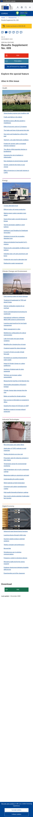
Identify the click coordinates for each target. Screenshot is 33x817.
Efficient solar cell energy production (14, 209)
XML (17, 589)
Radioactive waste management (13, 263)
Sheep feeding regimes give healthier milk (16, 113)
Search (26, 7)
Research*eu (12, 17)
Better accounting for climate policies (15, 396)
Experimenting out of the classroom (14, 573)
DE (2, 32)
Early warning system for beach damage (16, 296)
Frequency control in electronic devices (15, 558)
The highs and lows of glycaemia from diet (16, 130)
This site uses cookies (8, 803)
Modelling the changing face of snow (15, 344)
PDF (17, 55)
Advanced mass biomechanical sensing (16, 531)
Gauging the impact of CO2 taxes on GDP (16, 405)
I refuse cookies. (16, 814)
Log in (18, 7)
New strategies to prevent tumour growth (16, 161)
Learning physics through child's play (15, 535)
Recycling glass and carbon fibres (14, 444)
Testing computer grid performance (14, 544)
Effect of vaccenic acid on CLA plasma (15, 126)
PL (21, 32)
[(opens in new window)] (7, 7)
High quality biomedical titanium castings (16, 492)
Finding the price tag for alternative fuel (15, 259)
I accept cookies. (16, 810)
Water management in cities (12, 329)
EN (6, 32)
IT (17, 32)
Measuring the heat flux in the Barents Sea (16, 381)
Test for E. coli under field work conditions (16, 140)
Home (3, 17)
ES (10, 32)
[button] (22, 7)
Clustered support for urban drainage (15, 348)
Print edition (17, 61)
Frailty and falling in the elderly (13, 117)
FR (13, 32)
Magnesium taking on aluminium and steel (16, 475)
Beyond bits (7, 548)
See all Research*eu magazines (16, 66)
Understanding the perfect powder (14, 479)
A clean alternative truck (11, 205)
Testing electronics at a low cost (13, 454)
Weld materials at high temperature (14, 483)
